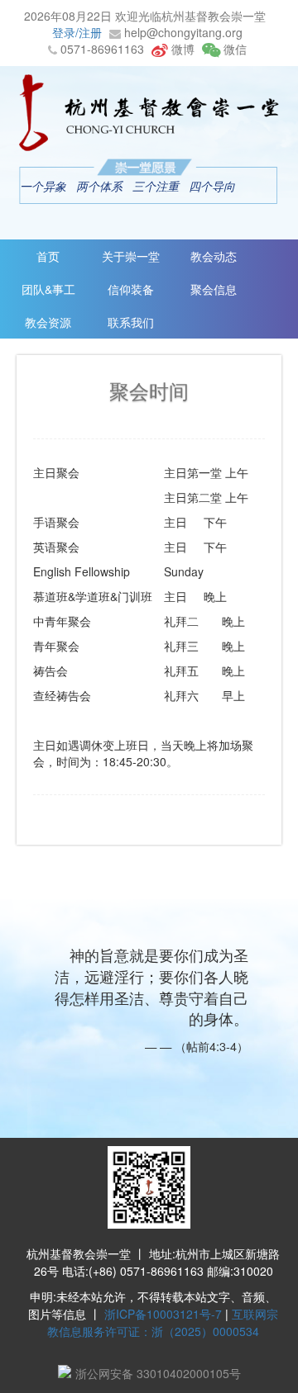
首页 (48, 256)
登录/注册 (77, 32)
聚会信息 (213, 289)
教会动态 (213, 256)
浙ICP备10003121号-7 (163, 1313)
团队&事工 (48, 289)
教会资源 (48, 322)
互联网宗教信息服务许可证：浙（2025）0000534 (162, 1322)
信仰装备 (131, 289)
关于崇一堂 (131, 256)
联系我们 (131, 322)
